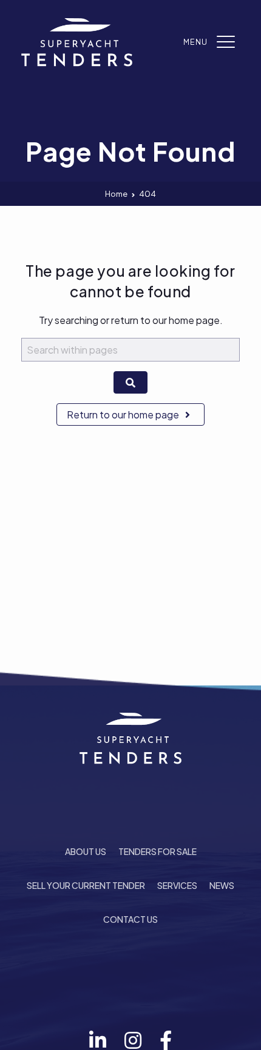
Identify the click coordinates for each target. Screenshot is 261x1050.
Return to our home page (124, 414)
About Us (85, 851)
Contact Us (130, 919)
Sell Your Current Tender (86, 885)
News (221, 885)
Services (177, 885)
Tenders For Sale (157, 851)
